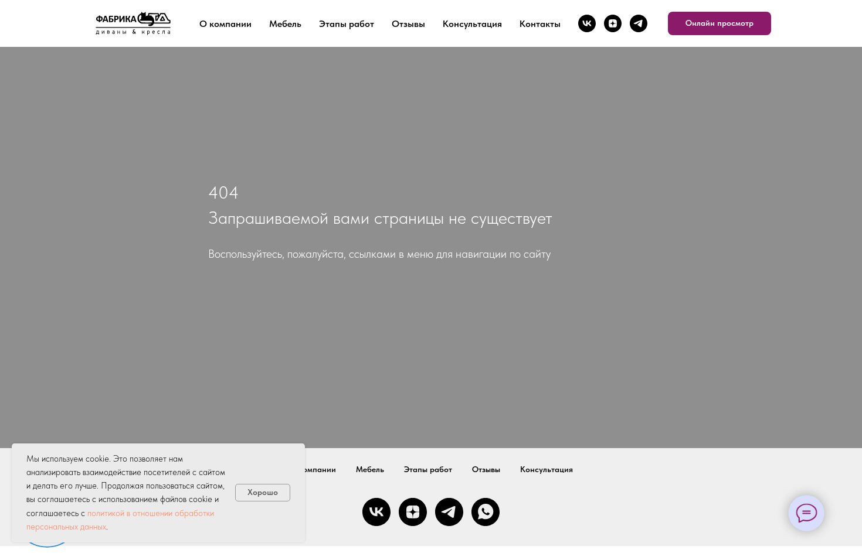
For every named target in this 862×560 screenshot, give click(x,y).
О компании (225, 23)
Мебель (285, 23)
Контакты (540, 23)
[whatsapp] (485, 512)
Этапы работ (346, 23)
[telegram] (638, 23)
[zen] (613, 23)
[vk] (587, 23)
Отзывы (408, 23)
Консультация (472, 23)
